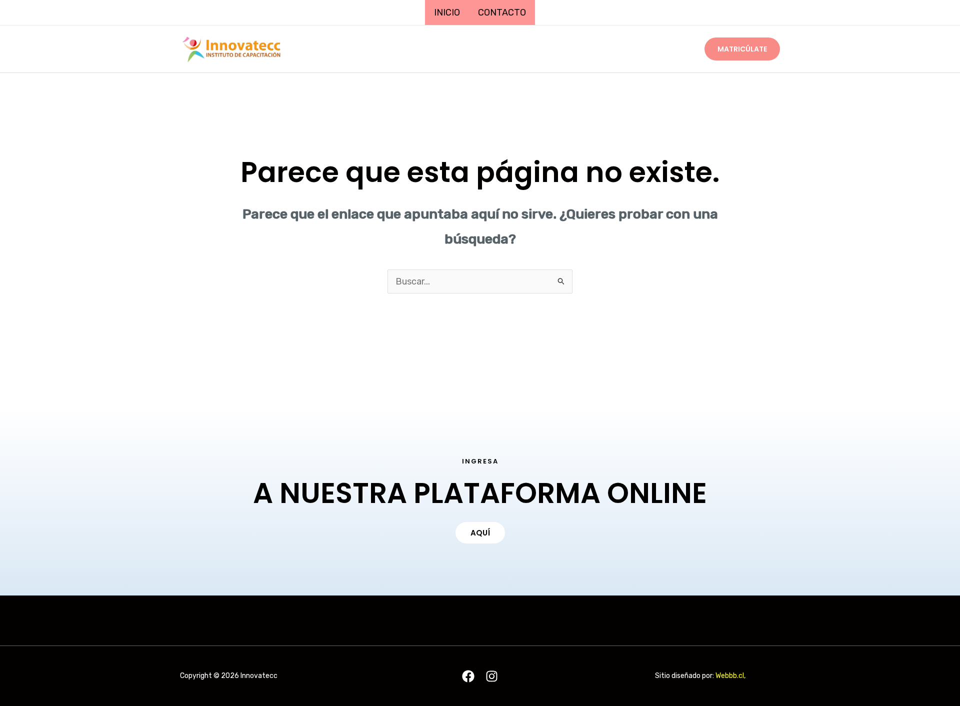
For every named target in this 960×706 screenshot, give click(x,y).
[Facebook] (468, 676)
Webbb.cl (730, 676)
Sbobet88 (763, 676)
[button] (742, 49)
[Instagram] (492, 676)
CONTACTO (502, 12)
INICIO (447, 12)
